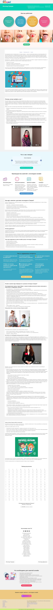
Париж (4, 605)
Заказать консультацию (26, 276)
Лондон (4, 604)
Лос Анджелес (5, 601)
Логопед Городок (10, 562)
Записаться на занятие (26, 585)
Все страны (4, 606)
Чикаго (4, 602)
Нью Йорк (4, 600)
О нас (28, 604)
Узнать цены (26, 44)
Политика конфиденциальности (32, 602)
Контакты (28, 605)
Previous (12, 160)
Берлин (4, 603)
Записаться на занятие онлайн (26, 193)
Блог (28, 606)
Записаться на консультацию (26, 167)
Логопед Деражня (42, 562)
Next (41, 160)
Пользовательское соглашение (32, 603)
